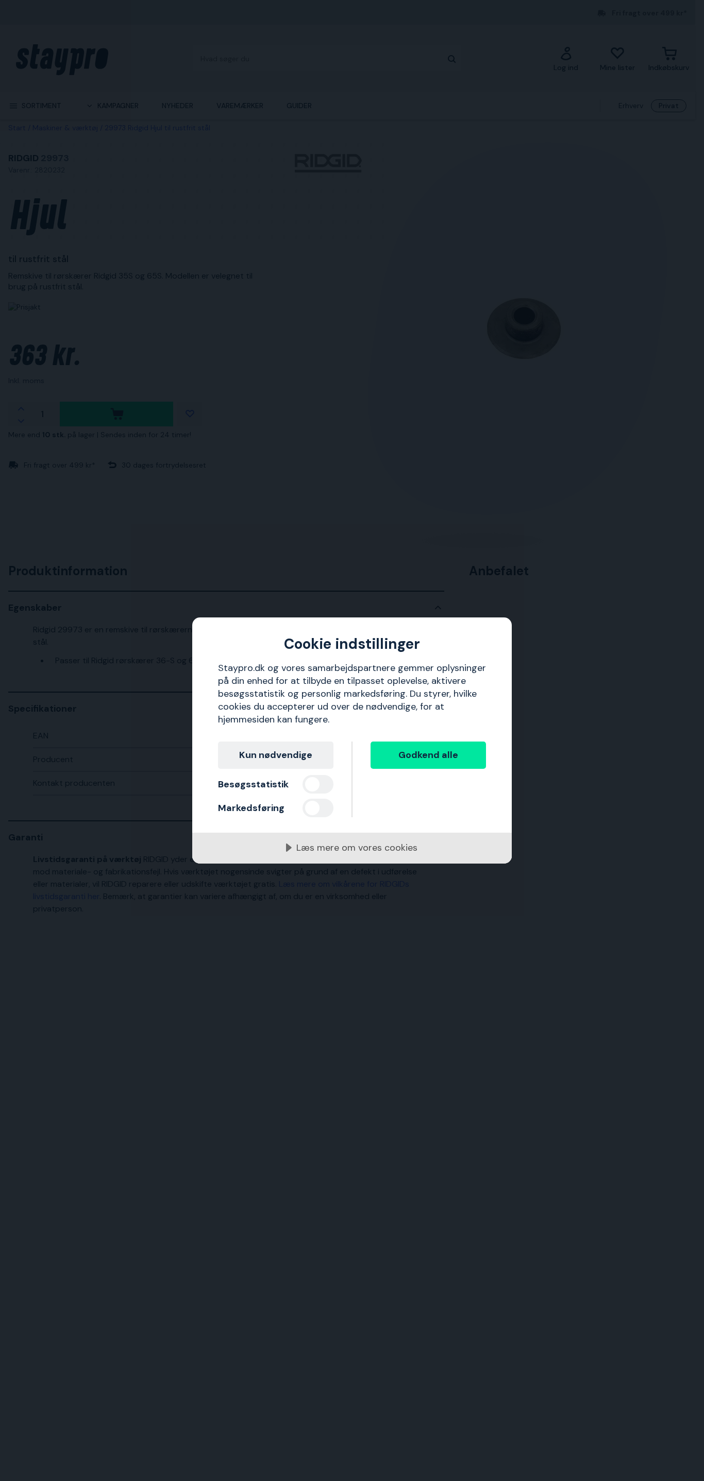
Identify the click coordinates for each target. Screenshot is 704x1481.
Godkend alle (428, 755)
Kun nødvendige (275, 755)
